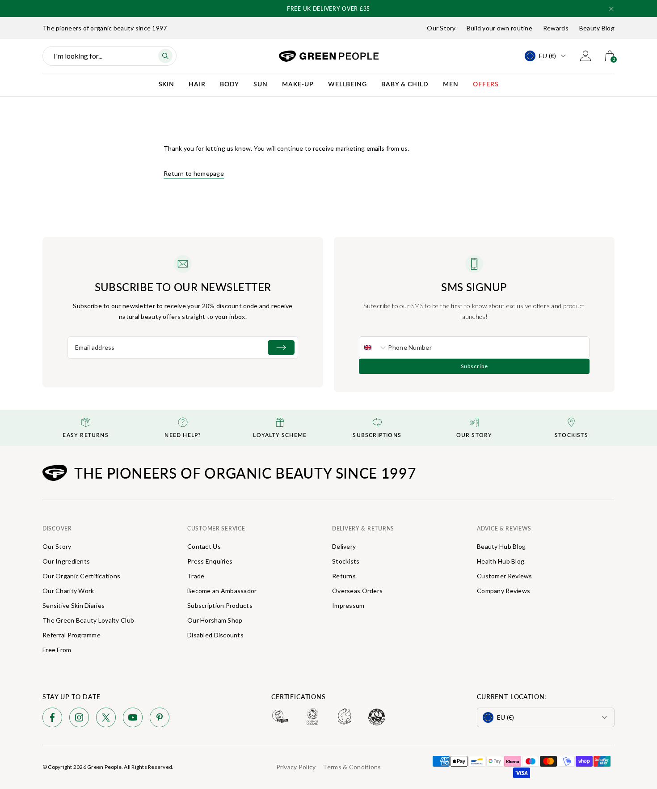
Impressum (348, 605)
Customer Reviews (504, 576)
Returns (344, 576)
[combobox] (373, 347)
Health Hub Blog (500, 561)
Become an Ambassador (222, 590)
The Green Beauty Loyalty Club (88, 620)
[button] (611, 9)
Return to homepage (194, 173)
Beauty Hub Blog (501, 546)
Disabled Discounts (215, 635)
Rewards (556, 28)
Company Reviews (503, 590)
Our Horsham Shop (214, 620)
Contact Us (204, 546)
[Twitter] (106, 719)
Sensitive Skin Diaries (73, 605)
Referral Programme (71, 635)
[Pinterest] (159, 719)
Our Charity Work (68, 590)
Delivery (344, 546)
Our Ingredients (66, 561)
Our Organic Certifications (81, 576)
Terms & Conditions (352, 767)
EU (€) (547, 55)
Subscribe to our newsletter (183, 286)
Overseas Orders (357, 590)
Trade (195, 576)
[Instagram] (79, 719)
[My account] (585, 56)
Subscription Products (220, 605)
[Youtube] (133, 719)
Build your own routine (499, 28)
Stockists (346, 561)
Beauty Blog (597, 28)
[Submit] (281, 347)
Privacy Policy (296, 767)
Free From (57, 649)
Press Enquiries (209, 561)
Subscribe (474, 366)
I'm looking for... (78, 55)
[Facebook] (52, 719)
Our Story (441, 28)
